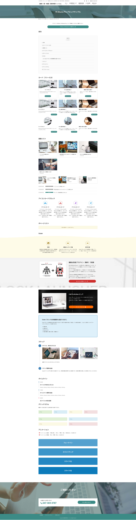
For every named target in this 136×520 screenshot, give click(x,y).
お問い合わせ (57, 515)
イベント (49, 186)
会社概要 (41, 515)
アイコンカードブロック (47, 50)
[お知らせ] (83, 181)
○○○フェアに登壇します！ (44, 154)
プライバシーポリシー (49, 515)
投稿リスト (44, 48)
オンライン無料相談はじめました (85, 154)
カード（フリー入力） (46, 45)
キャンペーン (49, 189)
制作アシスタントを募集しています (45, 171)
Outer (43, 56)
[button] (68, 26)
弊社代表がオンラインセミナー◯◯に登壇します (68, 154)
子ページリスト (45, 53)
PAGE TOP (132, 503)
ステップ (44, 61)
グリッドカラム (45, 66)
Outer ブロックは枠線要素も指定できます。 (52, 58)
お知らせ (49, 192)
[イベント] (42, 180)
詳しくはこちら (48, 96)
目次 (43, 42)
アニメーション (45, 69)
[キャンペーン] (62, 181)
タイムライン (45, 64)
